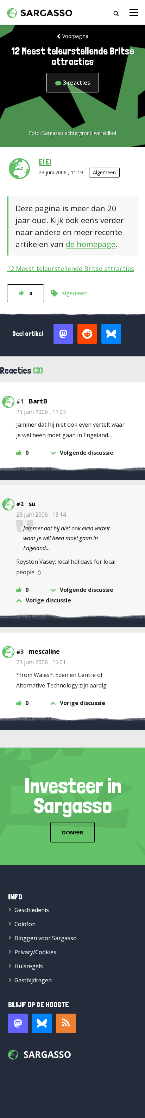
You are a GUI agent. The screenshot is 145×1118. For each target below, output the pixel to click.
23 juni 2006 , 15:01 (41, 662)
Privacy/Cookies (35, 952)
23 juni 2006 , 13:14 (41, 514)
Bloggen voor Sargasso (45, 938)
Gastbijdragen (33, 980)
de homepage (90, 244)
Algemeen (104, 172)
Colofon (25, 924)
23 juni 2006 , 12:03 (41, 412)
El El (45, 161)
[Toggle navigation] (134, 12)
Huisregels (28, 966)
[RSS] (66, 1023)
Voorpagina (75, 36)
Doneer (72, 832)
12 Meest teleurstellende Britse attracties (70, 268)
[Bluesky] (42, 1023)
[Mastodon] (18, 1023)
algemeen (75, 293)
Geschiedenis (31, 910)
